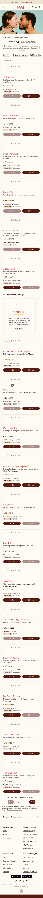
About (5, 831)
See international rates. (14, 810)
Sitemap (6, 872)
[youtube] (27, 881)
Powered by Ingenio (30, 872)
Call (13, 96)
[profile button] (39, 7)
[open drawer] (3, 7)
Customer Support (9, 861)
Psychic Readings (29, 831)
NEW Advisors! (28, 845)
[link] (12, 385)
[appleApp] (16, 877)
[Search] (32, 7)
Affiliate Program (8, 865)
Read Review (19, 329)
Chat (32, 96)
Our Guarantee (28, 857)
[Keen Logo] (21, 7)
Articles (5, 834)
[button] (38, 817)
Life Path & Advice (29, 838)
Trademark (26, 868)
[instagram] (15, 881)
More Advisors (28, 849)
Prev (10, 802)
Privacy (25, 865)
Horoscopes (7, 838)
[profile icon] (39, 7)
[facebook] (19, 881)
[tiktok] (23, 881)
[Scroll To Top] (21, 891)
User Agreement (28, 861)
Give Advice (7, 868)
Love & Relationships (30, 834)
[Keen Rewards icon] (36, 7)
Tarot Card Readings (29, 841)
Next (32, 802)
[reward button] (36, 7)
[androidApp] (27, 877)
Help (4, 857)
